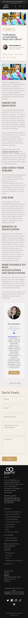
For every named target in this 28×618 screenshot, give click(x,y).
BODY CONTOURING (12, 514)
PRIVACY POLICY (10, 579)
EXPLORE (7, 550)
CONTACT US (8, 564)
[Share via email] (14, 57)
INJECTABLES (10, 524)
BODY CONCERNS (11, 540)
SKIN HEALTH (10, 527)
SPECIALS (7, 548)
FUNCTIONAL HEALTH (13, 522)
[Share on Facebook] (7, 57)
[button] (15, 6)
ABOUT (7, 558)
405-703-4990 (8, 502)
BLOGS (6, 575)
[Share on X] (11, 57)
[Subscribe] (22, 593)
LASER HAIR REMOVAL (13, 517)
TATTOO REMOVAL (11, 519)
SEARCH (7, 573)
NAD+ (7, 529)
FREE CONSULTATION (11, 544)
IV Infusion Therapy (12, 532)
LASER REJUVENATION (13, 512)
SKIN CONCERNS (11, 538)
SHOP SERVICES (9, 546)
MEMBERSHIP (10, 553)
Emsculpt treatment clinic (10, 151)
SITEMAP (7, 581)
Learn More (14, 372)
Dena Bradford (14, 45)
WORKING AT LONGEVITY (14, 560)
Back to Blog (14, 383)
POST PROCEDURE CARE (12, 577)
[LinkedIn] (14, 333)
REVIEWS (8, 555)
